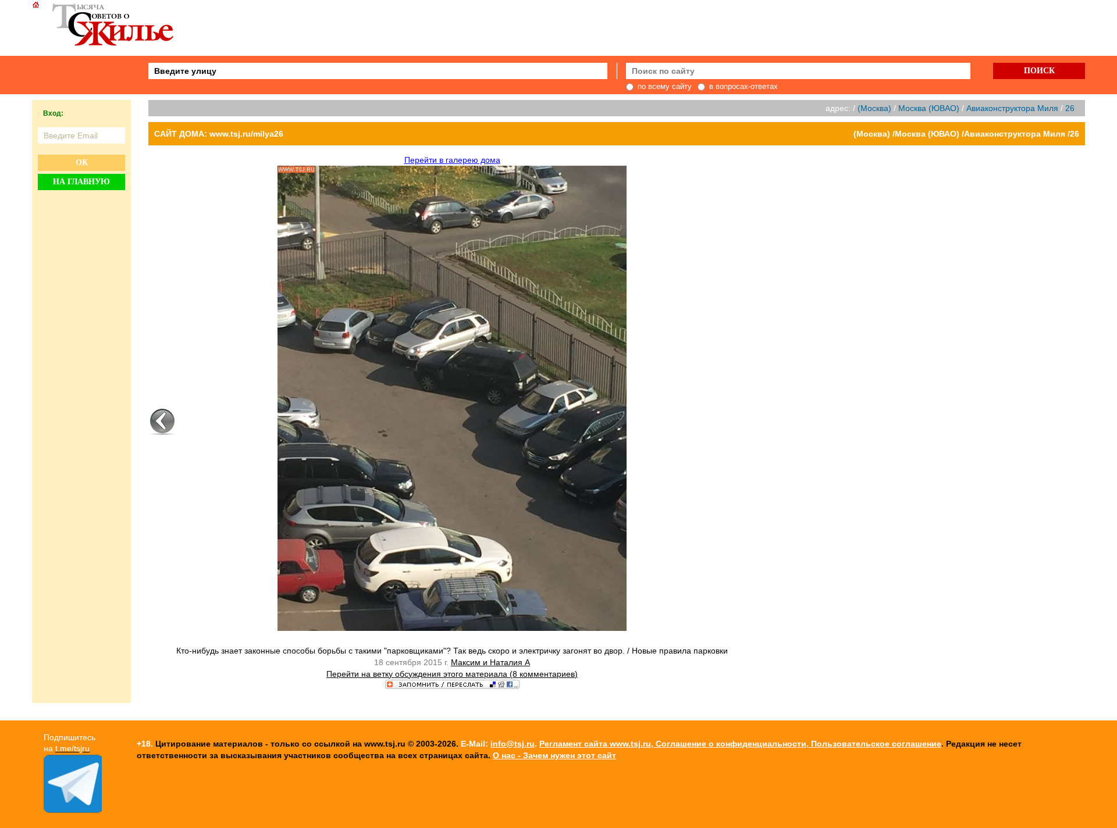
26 (1070, 108)
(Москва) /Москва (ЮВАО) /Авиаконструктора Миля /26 (966, 133)
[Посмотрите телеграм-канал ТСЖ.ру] (73, 810)
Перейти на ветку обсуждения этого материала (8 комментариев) (452, 674)
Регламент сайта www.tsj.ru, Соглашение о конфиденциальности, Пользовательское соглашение (740, 743)
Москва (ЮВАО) (928, 108)
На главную (81, 181)
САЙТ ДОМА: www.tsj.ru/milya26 (218, 133)
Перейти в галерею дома (452, 160)
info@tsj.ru (512, 743)
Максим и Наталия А (490, 662)
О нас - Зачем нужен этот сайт (554, 755)
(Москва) (874, 108)
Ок (82, 162)
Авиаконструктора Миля (1012, 108)
